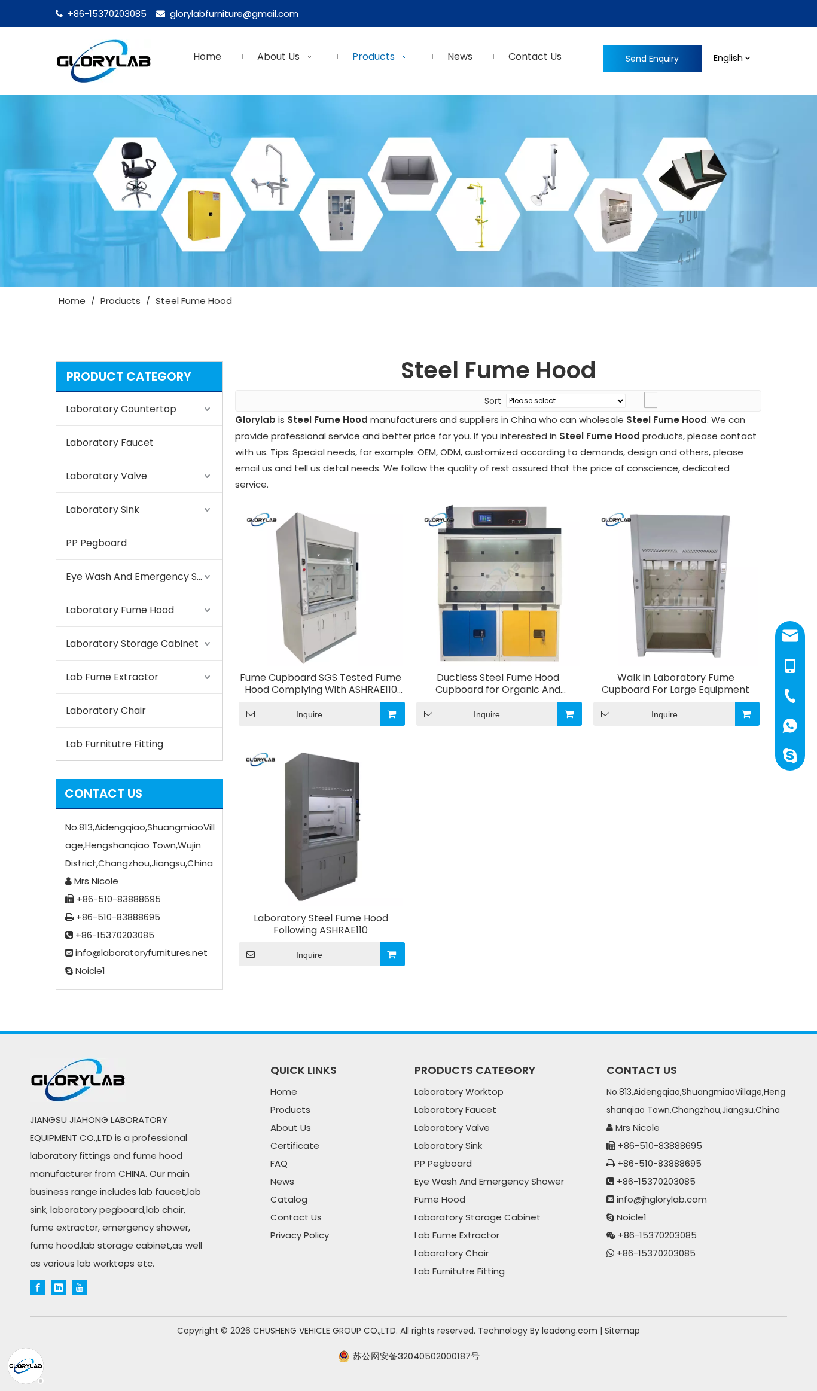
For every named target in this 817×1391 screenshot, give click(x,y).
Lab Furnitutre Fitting (114, 744)
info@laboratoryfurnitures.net (141, 952)
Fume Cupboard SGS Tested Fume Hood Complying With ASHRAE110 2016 (320, 684)
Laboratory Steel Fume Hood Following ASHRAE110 (321, 924)
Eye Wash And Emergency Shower (144, 576)
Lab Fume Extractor (112, 677)
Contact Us (296, 1217)
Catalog (288, 1199)
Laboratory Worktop (459, 1091)
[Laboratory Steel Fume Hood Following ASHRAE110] (321, 823)
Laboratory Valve (106, 476)
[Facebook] (37, 1287)
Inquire (309, 714)
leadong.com (569, 1331)
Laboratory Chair (106, 710)
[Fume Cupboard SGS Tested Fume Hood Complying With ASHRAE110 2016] (321, 583)
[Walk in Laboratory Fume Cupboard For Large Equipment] (675, 583)
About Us (290, 1127)
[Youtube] (79, 1287)
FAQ (279, 1163)
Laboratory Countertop (121, 409)
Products (290, 1109)
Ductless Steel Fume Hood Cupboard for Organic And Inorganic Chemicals (497, 684)
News (282, 1181)
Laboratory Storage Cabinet (132, 643)
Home (283, 1091)
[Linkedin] (58, 1287)
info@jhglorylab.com (662, 1199)
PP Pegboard (96, 543)
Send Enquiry (652, 59)
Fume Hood (439, 1199)
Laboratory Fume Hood (120, 610)
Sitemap (622, 1331)
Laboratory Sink (102, 509)
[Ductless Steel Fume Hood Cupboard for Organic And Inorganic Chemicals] (498, 583)
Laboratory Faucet (110, 442)
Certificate (294, 1145)
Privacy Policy (299, 1235)
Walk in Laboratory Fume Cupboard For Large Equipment (675, 684)
